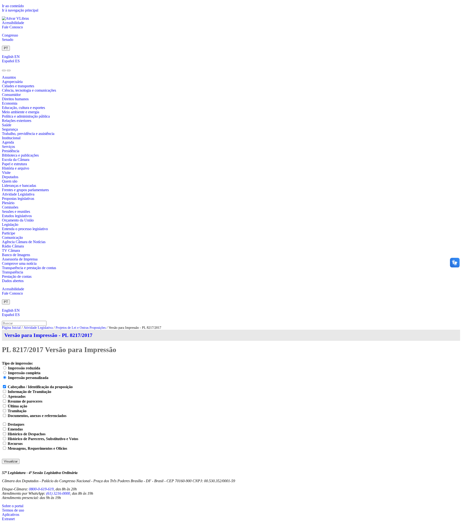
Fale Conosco (12, 27)
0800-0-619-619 (41, 489)
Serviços (8, 147)
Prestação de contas (17, 276)
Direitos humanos (15, 99)
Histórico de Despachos (26, 434)
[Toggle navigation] (4, 70)
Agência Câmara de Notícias (23, 242)
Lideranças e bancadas (19, 185)
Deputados (10, 177)
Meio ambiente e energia (20, 112)
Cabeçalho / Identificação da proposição (40, 387)
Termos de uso (13, 510)
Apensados (17, 396)
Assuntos (9, 77)
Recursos (15, 444)
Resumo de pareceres (25, 401)
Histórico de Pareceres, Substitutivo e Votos (43, 439)
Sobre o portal (12, 506)
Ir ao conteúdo (13, 6)
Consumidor (11, 95)
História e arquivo (15, 168)
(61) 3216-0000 (58, 493)
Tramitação (17, 411)
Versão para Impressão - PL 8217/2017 (48, 335)
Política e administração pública (26, 116)
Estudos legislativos (17, 216)
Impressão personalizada (28, 378)
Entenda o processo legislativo (25, 229)
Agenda (8, 142)
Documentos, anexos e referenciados (37, 416)
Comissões (10, 207)
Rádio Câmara (13, 246)
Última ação (17, 406)
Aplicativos (10, 514)
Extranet (8, 519)
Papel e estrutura (14, 164)
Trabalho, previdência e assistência (28, 134)
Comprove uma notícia (19, 263)
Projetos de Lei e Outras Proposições (81, 327)
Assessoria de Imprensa (20, 259)
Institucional (11, 138)
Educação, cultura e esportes (23, 108)
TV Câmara (11, 250)
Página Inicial (11, 327)
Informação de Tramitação (29, 392)
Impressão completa (24, 373)
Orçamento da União (18, 220)
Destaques (16, 424)
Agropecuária (12, 82)
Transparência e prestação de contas (29, 268)
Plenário (8, 203)
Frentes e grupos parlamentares (25, 190)
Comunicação (12, 237)
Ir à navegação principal (20, 10)
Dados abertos (13, 281)
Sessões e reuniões (16, 211)
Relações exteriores (16, 121)
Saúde (6, 125)
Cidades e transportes (18, 86)
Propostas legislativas (18, 198)
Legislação (10, 224)
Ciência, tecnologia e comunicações (29, 90)
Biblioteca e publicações (20, 155)
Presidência (10, 151)
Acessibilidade (13, 23)
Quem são (9, 181)
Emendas (15, 429)
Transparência (12, 272)
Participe (8, 233)
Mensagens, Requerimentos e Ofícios (37, 448)
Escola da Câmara (15, 160)
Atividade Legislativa (18, 194)
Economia (9, 103)
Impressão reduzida (24, 368)
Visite (6, 173)
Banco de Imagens (16, 255)
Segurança (10, 129)
